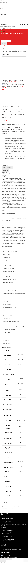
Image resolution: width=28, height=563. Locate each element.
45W (20, 426)
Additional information (6, 173)
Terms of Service (5, 533)
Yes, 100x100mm (20, 404)
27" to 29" (20, 364)
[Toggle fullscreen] (7, 559)
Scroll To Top (2, 562)
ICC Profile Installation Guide (8, 539)
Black (20, 349)
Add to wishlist (7, 167)
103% (20, 456)
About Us (21, 33)
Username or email (4, 2)
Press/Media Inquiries (6, 519)
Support (15, 33)
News (10, 33)
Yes (20, 373)
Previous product (5, 54)
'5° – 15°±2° (20, 378)
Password (2, 8)
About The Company (6, 516)
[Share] (4, 559)
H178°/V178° (20, 461)
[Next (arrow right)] (4, 561)
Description (4, 172)
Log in (14, 20)
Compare (5, 170)
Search (4, 43)
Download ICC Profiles (6, 537)
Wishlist (3, 45)
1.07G (20, 466)
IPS (20, 447)
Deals (2, 33)
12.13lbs (20, 389)
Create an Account (11, 26)
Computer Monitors (8, 50)
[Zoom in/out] (10, 559)
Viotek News (4, 544)
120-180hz (20, 354)
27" (20, 432)
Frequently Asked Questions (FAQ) (9, 534)
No (20, 394)
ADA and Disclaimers (6, 522)
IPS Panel (20, 368)
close (6, 0)
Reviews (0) (4, 175)
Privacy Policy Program (6, 521)
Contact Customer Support (7, 530)
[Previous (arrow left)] (1, 561)
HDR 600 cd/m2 (20, 471)
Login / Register (4, 36)
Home (3, 50)
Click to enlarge (5, 104)
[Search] (1, 37)
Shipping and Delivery (6, 532)
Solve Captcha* (3, 14)
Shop (6, 33)
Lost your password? (24, 24)
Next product (4, 83)
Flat (20, 437)
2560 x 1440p (20, 359)
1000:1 (20, 476)
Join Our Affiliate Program (7, 518)
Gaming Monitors (15, 50)
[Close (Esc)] (1, 559)
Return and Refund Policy (7, 536)
